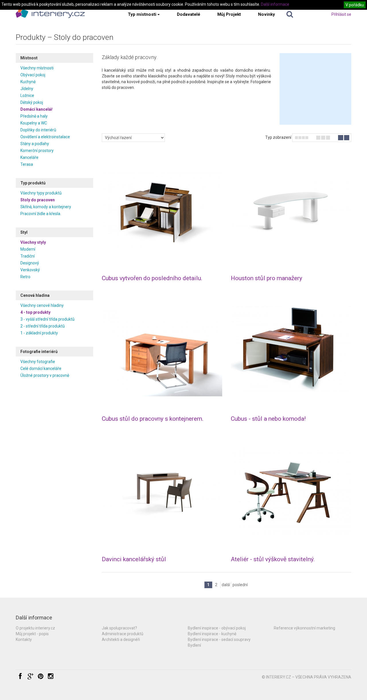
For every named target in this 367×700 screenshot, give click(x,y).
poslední (240, 584)
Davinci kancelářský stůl (134, 559)
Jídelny (26, 88)
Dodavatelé (188, 14)
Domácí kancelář (36, 109)
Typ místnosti (142, 14)
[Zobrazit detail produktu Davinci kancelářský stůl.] (162, 492)
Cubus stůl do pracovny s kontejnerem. (153, 418)
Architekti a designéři (121, 639)
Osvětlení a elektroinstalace (45, 136)
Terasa (26, 164)
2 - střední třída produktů (42, 326)
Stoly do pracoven (37, 200)
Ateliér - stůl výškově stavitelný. (273, 559)
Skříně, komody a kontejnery (45, 206)
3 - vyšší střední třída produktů (47, 319)
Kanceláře (29, 157)
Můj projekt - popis (32, 633)
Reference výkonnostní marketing (304, 628)
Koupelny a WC (33, 123)
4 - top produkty (35, 312)
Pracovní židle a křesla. (40, 213)
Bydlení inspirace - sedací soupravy (219, 639)
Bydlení (194, 645)
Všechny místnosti (37, 68)
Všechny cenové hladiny (42, 305)
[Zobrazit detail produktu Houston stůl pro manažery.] (291, 211)
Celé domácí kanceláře (40, 368)
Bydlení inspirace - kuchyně (212, 633)
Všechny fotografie (37, 361)
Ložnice (27, 95)
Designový (29, 263)
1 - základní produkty (39, 333)
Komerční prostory (37, 150)
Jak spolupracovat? (119, 628)
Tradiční (27, 256)
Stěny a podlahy (34, 143)
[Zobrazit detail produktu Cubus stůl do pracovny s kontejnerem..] (162, 351)
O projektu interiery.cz (35, 628)
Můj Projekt (229, 14)
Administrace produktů (122, 633)
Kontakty (24, 639)
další (226, 584)
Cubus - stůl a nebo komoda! (268, 418)
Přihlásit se (341, 14)
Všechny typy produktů (41, 193)
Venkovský (30, 270)
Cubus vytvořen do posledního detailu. (152, 278)
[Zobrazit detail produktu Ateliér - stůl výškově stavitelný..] (291, 492)
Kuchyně (28, 81)
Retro (25, 276)
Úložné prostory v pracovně (44, 375)
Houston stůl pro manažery (266, 278)
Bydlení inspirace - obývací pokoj (217, 628)
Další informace (275, 4)
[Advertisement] (315, 89)
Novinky (266, 14)
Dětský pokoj (31, 102)
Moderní (27, 249)
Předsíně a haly (34, 116)
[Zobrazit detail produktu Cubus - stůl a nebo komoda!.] (291, 351)
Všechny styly (33, 242)
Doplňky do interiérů (38, 130)
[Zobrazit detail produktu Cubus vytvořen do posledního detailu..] (162, 211)
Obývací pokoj (32, 75)
